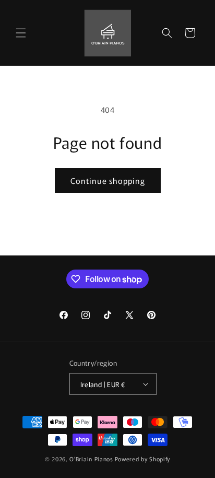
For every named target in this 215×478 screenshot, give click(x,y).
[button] (20, 32)
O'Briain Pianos (91, 458)
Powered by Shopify (143, 458)
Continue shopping (107, 180)
